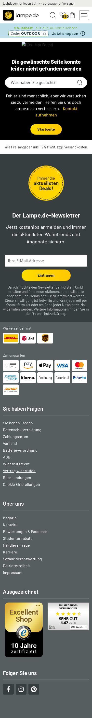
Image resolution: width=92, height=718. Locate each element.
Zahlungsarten (15, 436)
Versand (10, 443)
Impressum (12, 572)
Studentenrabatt (17, 538)
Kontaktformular (18, 305)
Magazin (10, 517)
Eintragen (46, 275)
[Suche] (79, 82)
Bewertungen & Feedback (25, 531)
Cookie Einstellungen (21, 484)
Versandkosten (75, 147)
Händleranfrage (16, 545)
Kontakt (10, 524)
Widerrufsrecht (16, 463)
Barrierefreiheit (16, 565)
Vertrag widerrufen (19, 470)
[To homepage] (21, 15)
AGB (6, 457)
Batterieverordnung (20, 450)
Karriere (10, 552)
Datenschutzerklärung (48, 314)
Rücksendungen (17, 477)
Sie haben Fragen (18, 422)
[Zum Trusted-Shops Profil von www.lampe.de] (46, 630)
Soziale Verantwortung (22, 558)
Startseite (46, 129)
